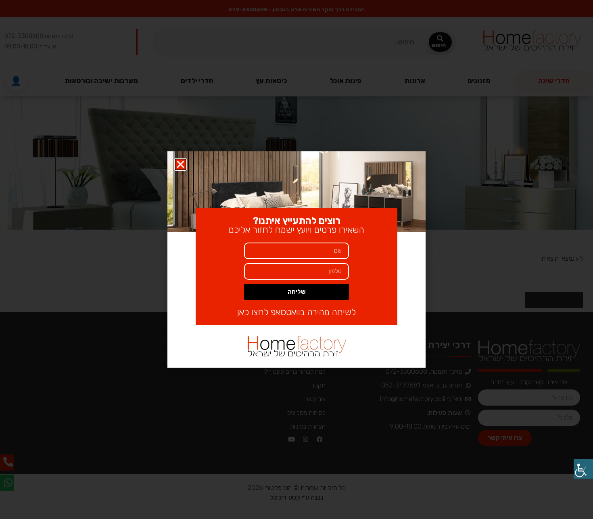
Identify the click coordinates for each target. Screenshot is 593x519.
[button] (180, 164)
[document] (296, 259)
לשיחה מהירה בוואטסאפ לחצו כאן (296, 312)
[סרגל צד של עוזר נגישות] (583, 469)
